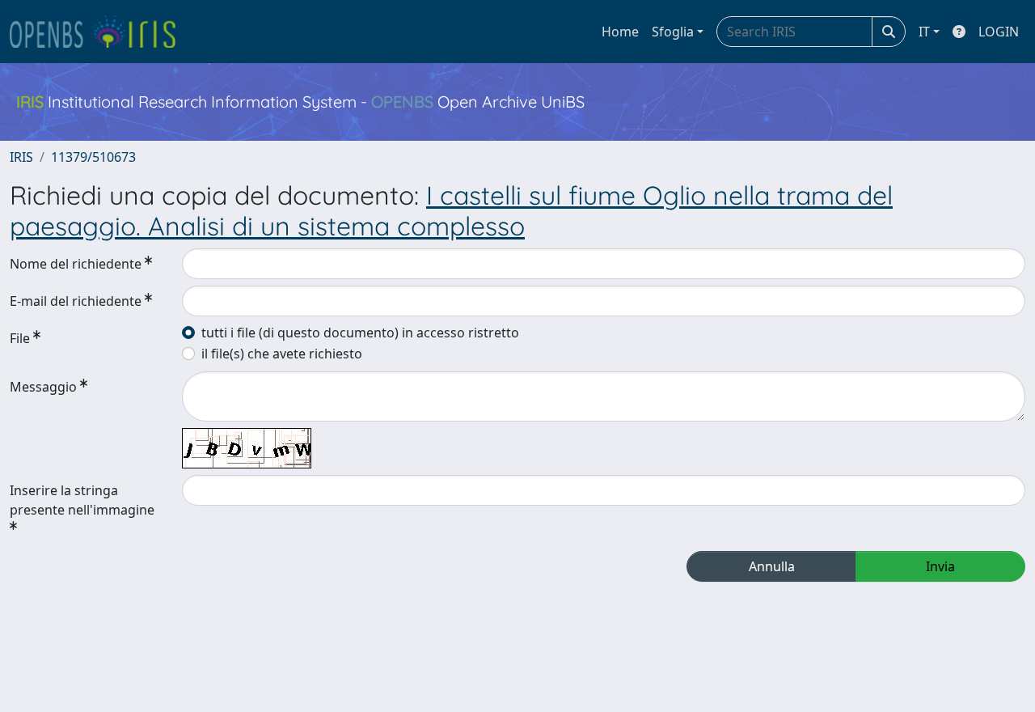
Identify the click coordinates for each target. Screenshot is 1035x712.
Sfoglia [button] (673, 31)
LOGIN (998, 31)
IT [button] (924, 31)
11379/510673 (93, 157)
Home (620, 31)
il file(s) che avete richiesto (281, 353)
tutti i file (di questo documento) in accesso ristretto (360, 332)
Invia (940, 566)
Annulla (772, 566)
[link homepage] (99, 31)
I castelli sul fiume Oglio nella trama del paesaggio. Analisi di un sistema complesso (451, 210)
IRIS (21, 157)
